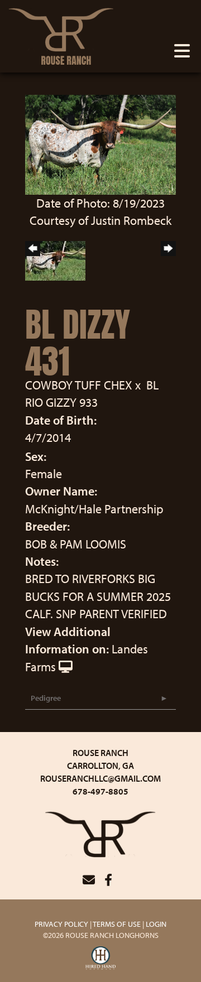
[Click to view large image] (100, 143)
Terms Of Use (117, 924)
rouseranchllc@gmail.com (100, 778)
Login (156, 924)
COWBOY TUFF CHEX (78, 385)
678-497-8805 (100, 791)
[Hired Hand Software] (100, 958)
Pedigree (46, 698)
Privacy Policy (61, 924)
